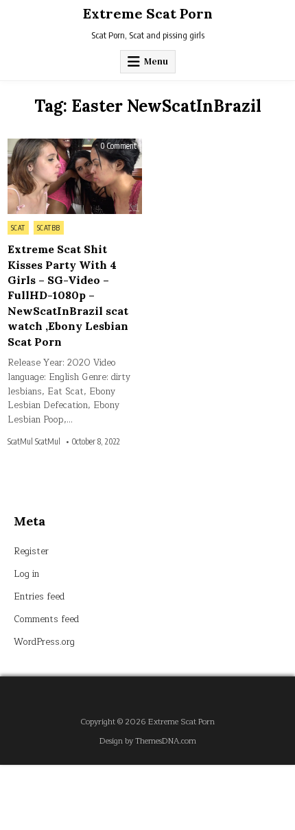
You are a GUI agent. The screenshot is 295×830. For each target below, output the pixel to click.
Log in (26, 574)
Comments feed (46, 619)
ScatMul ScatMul (34, 442)
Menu (156, 61)
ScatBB (48, 228)
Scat (18, 228)
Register (31, 551)
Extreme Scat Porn (148, 13)
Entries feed (39, 596)
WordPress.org (44, 642)
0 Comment (118, 146)
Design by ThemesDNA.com (147, 741)
